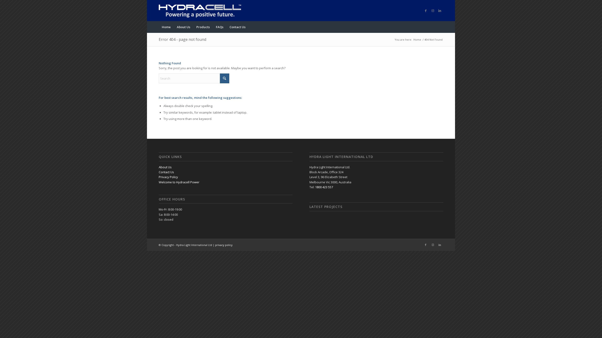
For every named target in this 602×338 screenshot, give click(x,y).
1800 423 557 (324, 187)
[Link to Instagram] (432, 10)
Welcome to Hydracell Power (179, 182)
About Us (165, 167)
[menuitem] (166, 27)
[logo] (206, 10)
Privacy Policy (168, 177)
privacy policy (224, 245)
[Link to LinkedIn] (439, 10)
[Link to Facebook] (425, 10)
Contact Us (166, 172)
